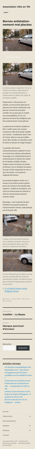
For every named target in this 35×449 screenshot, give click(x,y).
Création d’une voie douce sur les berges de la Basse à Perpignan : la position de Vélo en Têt (18, 394)
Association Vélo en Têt (16, 6)
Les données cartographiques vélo (18, 367)
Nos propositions (9, 421)
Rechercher (7, 344)
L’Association (8, 416)
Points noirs (25, 299)
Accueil (5, 411)
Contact (6, 435)
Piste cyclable (7, 301)
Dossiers (6, 426)
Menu (6, 12)
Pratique (6, 430)
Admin (7, 299)
